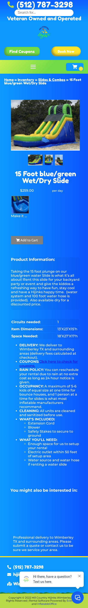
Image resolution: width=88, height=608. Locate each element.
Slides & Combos (51, 80)
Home (9, 80)
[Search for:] (44, 12)
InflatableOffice (47, 603)
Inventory (26, 80)
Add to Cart (29, 240)
